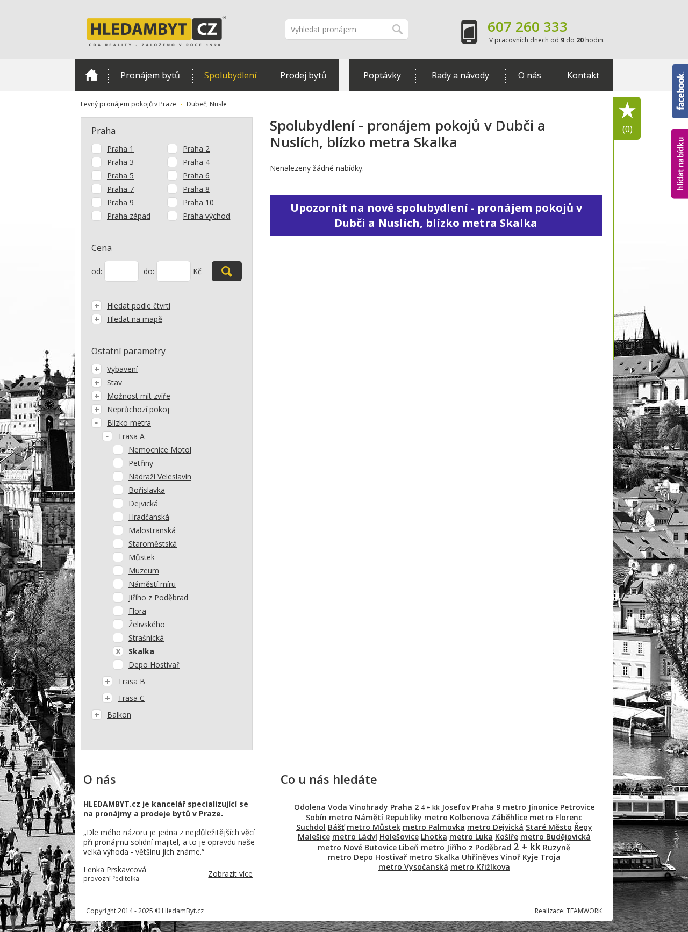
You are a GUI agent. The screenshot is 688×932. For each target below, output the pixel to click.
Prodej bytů (303, 75)
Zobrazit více (230, 874)
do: (149, 271)
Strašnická (146, 638)
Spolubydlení (230, 75)
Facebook (680, 69)
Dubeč (196, 104)
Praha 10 (198, 202)
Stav (114, 382)
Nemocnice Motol (159, 450)
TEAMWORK (584, 910)
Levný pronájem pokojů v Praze (128, 104)
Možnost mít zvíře (138, 396)
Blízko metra (129, 423)
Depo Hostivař (154, 664)
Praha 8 (196, 189)
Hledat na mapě (134, 319)
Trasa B (131, 681)
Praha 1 (120, 149)
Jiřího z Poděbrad (158, 597)
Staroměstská (152, 544)
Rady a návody (460, 75)
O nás (529, 75)
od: (96, 271)
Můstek (141, 557)
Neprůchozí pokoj (138, 409)
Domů (91, 75)
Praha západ (128, 216)
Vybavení (122, 369)
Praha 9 (120, 202)
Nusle (218, 104)
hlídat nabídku (679, 144)
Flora (137, 611)
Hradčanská (148, 517)
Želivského (146, 624)
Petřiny (140, 463)
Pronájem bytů (150, 75)
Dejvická (143, 503)
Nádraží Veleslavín (159, 476)
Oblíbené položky (627, 129)
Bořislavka (146, 490)
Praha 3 (120, 162)
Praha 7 (120, 189)
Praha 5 (120, 175)
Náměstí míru (152, 584)
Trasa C (131, 698)
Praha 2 (196, 149)
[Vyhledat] (227, 271)
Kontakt (583, 75)
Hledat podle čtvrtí (138, 305)
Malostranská (152, 530)
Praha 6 (196, 175)
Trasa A (131, 436)
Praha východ (206, 216)
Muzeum (143, 570)
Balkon (119, 714)
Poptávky (382, 75)
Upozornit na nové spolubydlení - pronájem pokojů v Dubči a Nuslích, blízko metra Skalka (436, 215)
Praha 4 (196, 162)
